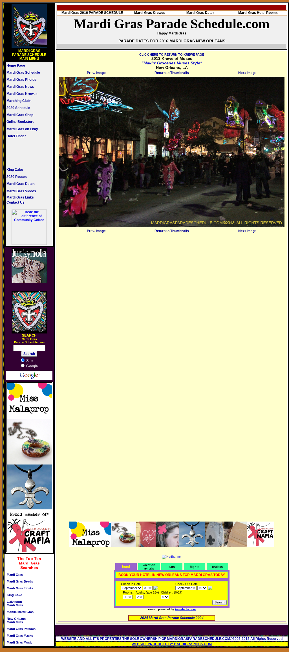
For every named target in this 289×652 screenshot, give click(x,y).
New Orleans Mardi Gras (16, 620)
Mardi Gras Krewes (21, 94)
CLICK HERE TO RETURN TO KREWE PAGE (171, 54)
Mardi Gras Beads (20, 581)
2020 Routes (16, 177)
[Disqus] (171, 305)
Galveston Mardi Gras (15, 603)
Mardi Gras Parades (21, 629)
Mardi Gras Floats (20, 588)
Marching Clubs (19, 101)
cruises (217, 566)
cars (172, 566)
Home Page (15, 65)
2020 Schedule (18, 108)
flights (194, 566)
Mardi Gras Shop (19, 115)
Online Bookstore (20, 122)
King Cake (14, 170)
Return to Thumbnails (172, 73)
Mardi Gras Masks (20, 635)
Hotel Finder (16, 136)
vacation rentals (149, 566)
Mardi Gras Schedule (23, 73)
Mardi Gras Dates (20, 184)
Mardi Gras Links (20, 197)
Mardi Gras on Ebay (22, 129)
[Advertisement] (23, 152)
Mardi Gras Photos (21, 80)
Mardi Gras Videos (21, 191)
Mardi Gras (15, 574)
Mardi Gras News (20, 87)
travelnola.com (185, 609)
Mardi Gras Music (19, 642)
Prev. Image (96, 73)
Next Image (247, 73)
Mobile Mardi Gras (20, 612)
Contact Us (15, 202)
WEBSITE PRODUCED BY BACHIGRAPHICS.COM (172, 644)
